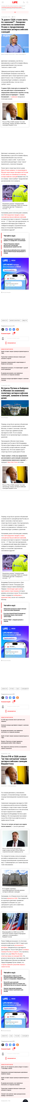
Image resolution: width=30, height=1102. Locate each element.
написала (14, 97)
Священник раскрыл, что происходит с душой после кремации (14, 368)
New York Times (13, 462)
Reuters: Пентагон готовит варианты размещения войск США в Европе (11, 742)
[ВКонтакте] (13, 329)
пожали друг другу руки (14, 589)
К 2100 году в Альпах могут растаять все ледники (13, 720)
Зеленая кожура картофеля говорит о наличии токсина (15, 379)
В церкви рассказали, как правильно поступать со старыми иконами (12, 374)
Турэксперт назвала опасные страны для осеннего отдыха (13, 357)
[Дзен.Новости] (2, 329)
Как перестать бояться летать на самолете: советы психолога (14, 747)
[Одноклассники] (17, 329)
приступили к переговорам (10, 591)
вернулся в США (12, 921)
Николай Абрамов (7, 1053)
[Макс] (6, 329)
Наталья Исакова (7, 292)
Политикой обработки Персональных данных (11, 7)
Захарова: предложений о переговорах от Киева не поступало (13, 363)
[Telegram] (10, 329)
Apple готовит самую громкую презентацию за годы (15, 352)
